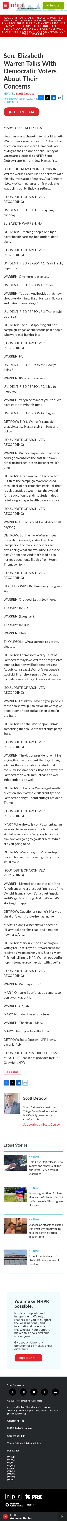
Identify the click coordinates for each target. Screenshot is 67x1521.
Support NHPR (28, 1358)
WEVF (10, 1462)
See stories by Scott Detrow (42, 1124)
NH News (34, 1156)
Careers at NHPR (16, 1435)
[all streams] (62, 1516)
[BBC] (36, 1505)
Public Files (13, 1450)
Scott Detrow (25, 93)
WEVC (11, 1459)
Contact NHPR (15, 1420)
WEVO (11, 1474)
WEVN (11, 1471)
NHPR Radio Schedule (19, 1428)
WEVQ (11, 1477)
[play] (5, 1516)
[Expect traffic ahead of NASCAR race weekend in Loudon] (15, 1257)
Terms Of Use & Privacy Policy (24, 1443)
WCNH (11, 1457)
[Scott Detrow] (12, 1103)
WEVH (11, 1465)
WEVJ (10, 1468)
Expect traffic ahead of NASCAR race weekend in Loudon (44, 1260)
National (12, 1071)
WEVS (10, 1480)
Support (55, 5)
